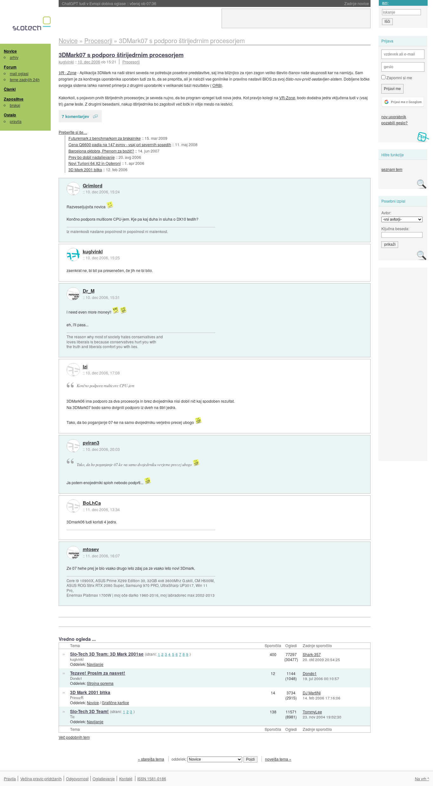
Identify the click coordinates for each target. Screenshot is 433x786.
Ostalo (10, 115)
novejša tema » (278, 759)
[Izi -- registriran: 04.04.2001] (73, 369)
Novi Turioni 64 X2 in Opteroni (94, 163)
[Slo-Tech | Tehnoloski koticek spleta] (32, 25)
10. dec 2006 (89, 61)
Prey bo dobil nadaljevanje (91, 157)
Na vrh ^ (422, 778)
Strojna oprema (100, 683)
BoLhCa (92, 503)
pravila (16, 121)
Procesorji (131, 61)
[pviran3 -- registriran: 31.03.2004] (73, 445)
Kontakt (125, 778)
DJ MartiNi (312, 692)
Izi (85, 367)
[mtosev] (73, 552)
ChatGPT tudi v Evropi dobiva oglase (109, 3)
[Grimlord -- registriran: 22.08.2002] (73, 188)
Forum (10, 67)
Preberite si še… (73, 132)
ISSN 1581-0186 (151, 778)
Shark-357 (312, 654)
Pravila (10, 778)
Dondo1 (76, 678)
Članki (10, 89)
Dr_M (88, 291)
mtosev (91, 549)
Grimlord (92, 186)
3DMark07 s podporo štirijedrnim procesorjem (121, 54)
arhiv (14, 57)
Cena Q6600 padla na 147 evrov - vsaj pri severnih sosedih (119, 144)
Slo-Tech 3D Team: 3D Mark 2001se (107, 654)
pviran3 (91, 443)
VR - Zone (67, 72)
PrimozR (76, 697)
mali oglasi (19, 73)
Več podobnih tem (74, 737)
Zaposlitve (13, 99)
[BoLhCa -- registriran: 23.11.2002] (73, 506)
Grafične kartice (115, 702)
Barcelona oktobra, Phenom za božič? (101, 150)
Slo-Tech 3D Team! (89, 711)
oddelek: (179, 759)
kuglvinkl (93, 252)
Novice (10, 51)
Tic (72, 716)
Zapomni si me (398, 77)
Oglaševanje (104, 778)
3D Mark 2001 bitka (85, 169)
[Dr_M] (73, 294)
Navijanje (95, 664)
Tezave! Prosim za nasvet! (97, 673)
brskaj (15, 105)
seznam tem (391, 169)
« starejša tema (151, 759)
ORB (216, 85)
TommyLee (312, 711)
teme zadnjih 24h (25, 79)
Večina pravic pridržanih (41, 778)
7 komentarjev (75, 116)
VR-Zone (287, 97)
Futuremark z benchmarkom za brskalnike (104, 138)
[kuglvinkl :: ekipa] (73, 254)
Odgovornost (77, 778)
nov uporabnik (393, 116)
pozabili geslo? (394, 122)
